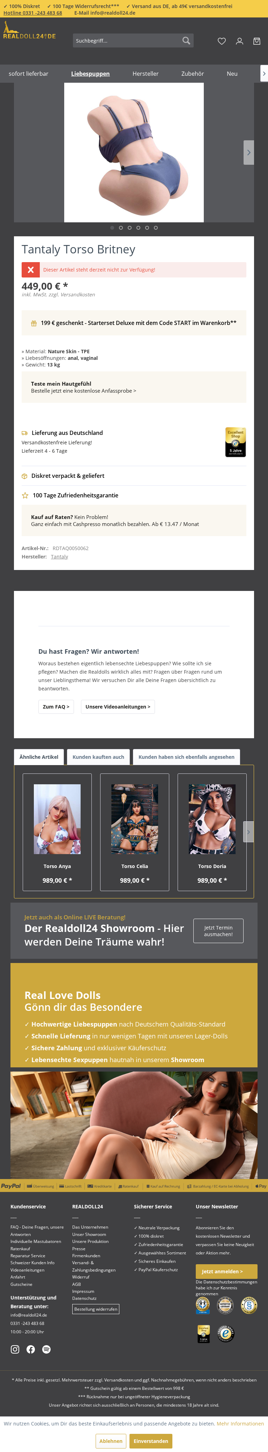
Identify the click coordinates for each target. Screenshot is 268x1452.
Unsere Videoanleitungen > (117, 706)
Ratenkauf (20, 1249)
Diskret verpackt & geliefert (67, 476)
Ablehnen (110, 1441)
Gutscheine (21, 1284)
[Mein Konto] (239, 40)
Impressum (83, 1291)
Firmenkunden (86, 1256)
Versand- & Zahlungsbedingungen (94, 1266)
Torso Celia (134, 866)
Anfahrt (17, 1277)
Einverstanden (151, 1441)
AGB (76, 1284)
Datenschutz (84, 1298)
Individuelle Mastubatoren (35, 1241)
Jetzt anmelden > (222, 1271)
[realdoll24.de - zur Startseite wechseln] (29, 39)
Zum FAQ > (56, 706)
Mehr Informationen (240, 1423)
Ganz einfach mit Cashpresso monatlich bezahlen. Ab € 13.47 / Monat (115, 520)
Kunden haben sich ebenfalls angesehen (186, 757)
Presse (78, 1249)
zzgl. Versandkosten (72, 294)
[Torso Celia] (134, 819)
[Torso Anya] (57, 819)
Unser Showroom (89, 1234)
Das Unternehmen (90, 1227)
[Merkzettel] (221, 40)
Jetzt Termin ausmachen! (218, 931)
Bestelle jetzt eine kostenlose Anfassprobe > (83, 387)
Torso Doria (212, 866)
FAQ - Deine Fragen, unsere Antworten (37, 1230)
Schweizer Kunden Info (32, 1263)
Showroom (187, 1059)
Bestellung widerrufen (95, 1309)
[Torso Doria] (212, 819)
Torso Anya (57, 866)
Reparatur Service (27, 1256)
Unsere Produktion (90, 1241)
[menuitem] (133, 40)
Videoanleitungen (27, 1270)
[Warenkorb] (257, 40)
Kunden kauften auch (98, 757)
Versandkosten (118, 1380)
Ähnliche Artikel (39, 757)
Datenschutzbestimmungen (230, 1282)
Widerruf (80, 1277)
